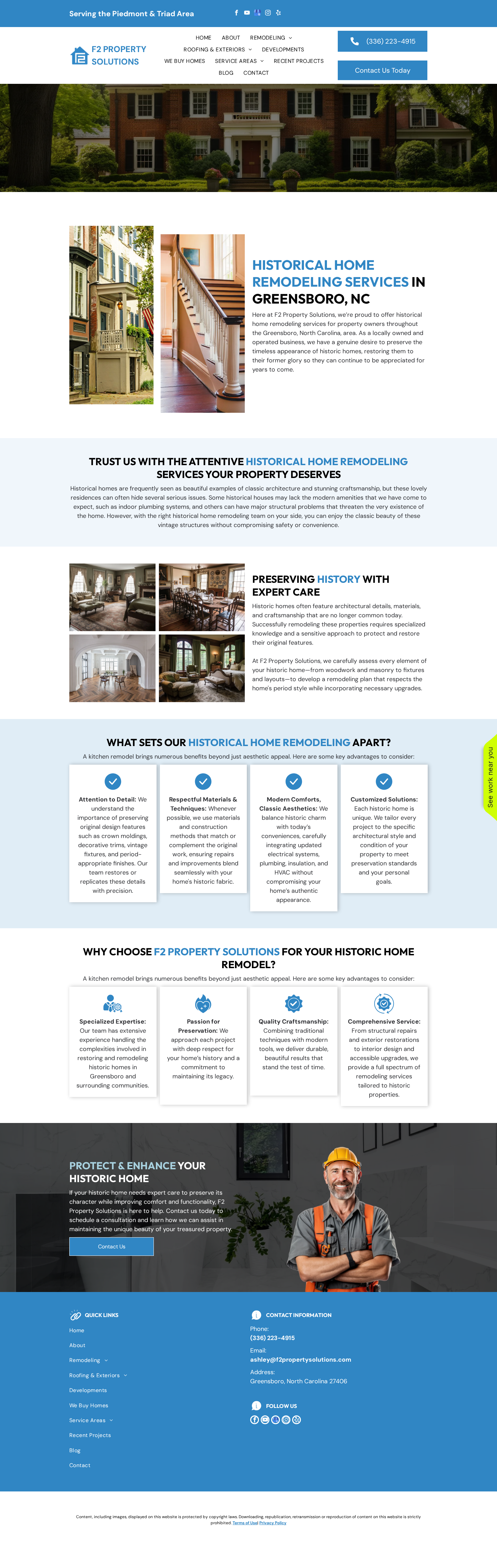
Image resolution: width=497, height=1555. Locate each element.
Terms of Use (245, 1523)
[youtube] (246, 13)
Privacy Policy (272, 1523)
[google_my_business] (257, 13)
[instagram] (267, 13)
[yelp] (278, 13)
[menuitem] (204, 38)
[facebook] (236, 13)
